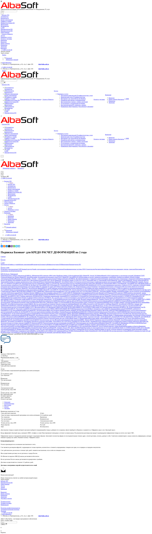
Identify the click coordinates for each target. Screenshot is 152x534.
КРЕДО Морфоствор (18, 329)
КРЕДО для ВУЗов (48, 288)
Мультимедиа (35, 264)
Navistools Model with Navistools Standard (52, 310)
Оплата (6, 407)
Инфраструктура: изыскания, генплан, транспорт (120, 269)
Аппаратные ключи (22, 304)
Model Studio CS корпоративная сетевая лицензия (20, 290)
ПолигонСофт (69, 312)
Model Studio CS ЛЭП (122, 327)
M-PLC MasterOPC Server (137, 316)
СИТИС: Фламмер (90, 321)
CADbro (142, 315)
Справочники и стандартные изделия (121, 275)
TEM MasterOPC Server (69, 290)
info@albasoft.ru (6, 62)
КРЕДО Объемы (132, 296)
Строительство (90, 269)
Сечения (68, 323)
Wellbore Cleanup (93, 309)
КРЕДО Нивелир (89, 294)
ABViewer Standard (140, 302)
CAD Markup (98, 275)
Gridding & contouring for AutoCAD (45, 286)
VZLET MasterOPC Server (65, 277)
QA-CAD (105, 304)
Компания (11, 216)
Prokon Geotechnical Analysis (22, 331)
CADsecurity (140, 280)
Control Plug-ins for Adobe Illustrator (86, 290)
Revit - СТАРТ (59, 315)
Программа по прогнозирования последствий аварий (100, 327)
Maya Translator (60, 312)
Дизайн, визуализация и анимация (42, 269)
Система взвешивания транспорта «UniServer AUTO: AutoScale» (119, 285)
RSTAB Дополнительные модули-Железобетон (85, 323)
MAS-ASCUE (46, 331)
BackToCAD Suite (20, 278)
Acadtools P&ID (17, 316)
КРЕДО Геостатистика (32, 312)
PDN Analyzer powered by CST (118, 296)
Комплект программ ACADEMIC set (113, 324)
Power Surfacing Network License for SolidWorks (60, 304)
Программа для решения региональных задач (44, 277)
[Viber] (12, 246)
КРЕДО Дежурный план (18, 309)
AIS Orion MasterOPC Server (63, 326)
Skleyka (13, 304)
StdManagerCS (24, 326)
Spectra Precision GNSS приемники (55, 313)
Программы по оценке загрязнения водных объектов (22, 282)
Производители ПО (75, 264)
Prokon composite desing (19, 305)
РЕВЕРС (107, 302)
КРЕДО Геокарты (121, 301)
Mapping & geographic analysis (48, 332)
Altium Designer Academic (24, 297)
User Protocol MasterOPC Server (21, 277)
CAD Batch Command (75, 329)
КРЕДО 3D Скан (27, 316)
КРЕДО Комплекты (33, 323)
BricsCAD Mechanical (48, 307)
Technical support (14, 293)
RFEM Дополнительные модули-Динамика (42, 326)
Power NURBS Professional (72, 331)
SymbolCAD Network (101, 307)
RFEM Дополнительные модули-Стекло (114, 313)
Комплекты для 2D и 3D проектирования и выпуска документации (116, 305)
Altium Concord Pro (121, 309)
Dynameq (49, 329)
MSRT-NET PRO (136, 283)
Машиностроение (58, 269)
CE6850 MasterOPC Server (69, 305)
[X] (9, 246)
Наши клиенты (5, 493)
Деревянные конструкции (102, 320)
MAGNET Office (45, 302)
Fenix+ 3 (50, 299)
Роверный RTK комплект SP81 (43, 275)
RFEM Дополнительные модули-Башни (63, 294)
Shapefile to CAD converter (79, 326)
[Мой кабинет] (1, 158)
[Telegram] (19, 246)
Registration (132, 327)
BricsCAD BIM (53, 324)
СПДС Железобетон (36, 307)
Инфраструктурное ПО (54, 264)
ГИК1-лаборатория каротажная (50, 291)
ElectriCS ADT (103, 293)
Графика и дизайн (14, 264)
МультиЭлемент (122, 321)
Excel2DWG (40, 318)
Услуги (10, 208)
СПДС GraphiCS (63, 293)
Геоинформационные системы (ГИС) (75, 269)
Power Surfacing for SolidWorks (51, 301)
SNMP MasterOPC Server (32, 315)
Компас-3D (101, 315)
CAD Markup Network (10, 280)
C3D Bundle (57, 299)
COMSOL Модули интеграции (37, 304)
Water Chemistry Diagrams (94, 324)
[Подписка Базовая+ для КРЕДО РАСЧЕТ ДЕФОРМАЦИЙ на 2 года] (5, 343)
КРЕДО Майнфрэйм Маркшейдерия (37, 305)
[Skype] (16, 246)
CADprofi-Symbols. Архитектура (86, 316)
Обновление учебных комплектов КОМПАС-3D (19, 275)
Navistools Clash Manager (11, 302)
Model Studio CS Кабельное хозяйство (16, 299)
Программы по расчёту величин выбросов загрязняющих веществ (117, 329)
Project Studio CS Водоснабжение (69, 275)
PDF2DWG (36, 302)
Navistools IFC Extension (59, 285)
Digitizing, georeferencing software (15, 315)
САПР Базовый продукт (25, 269)
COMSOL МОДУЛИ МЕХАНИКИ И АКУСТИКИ (25, 291)
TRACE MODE (135, 323)
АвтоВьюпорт (31, 294)
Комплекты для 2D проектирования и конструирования (21, 313)
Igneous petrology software (47, 315)
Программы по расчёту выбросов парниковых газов (96, 277)
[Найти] (2, 13)
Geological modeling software (47, 312)
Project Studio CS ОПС (72, 280)
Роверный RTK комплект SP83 (17, 294)
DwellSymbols (88, 285)
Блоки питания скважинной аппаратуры (66, 288)
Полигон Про (42, 293)
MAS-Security (31, 320)
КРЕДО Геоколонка (104, 283)
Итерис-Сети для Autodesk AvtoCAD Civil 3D (73, 291)
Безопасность (5, 264)
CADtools (119, 291)
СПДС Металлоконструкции (34, 280)
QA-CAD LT (102, 309)
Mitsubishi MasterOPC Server (107, 323)
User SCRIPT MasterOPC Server (44, 290)
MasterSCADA (106, 275)
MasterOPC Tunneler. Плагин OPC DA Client (105, 299)
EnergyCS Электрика (111, 294)
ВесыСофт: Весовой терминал (83, 299)
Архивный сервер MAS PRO (90, 283)
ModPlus (76, 312)
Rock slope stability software (97, 318)
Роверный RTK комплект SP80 (117, 293)
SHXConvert (15, 321)
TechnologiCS (97, 312)
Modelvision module (11, 297)
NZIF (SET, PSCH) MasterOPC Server (54, 280)
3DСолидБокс (16, 326)
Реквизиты (4, 495)
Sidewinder (9, 305)
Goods (9, 278)
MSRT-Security (21, 280)
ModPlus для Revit (36, 331)
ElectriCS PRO (126, 304)
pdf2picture (89, 293)
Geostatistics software (52, 293)
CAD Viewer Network (130, 318)
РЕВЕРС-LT (131, 309)
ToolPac (58, 316)
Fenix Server (41, 313)
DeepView (8, 309)
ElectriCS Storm (22, 320)
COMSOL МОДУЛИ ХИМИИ (75, 313)
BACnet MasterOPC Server (32, 310)
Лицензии (4, 497)
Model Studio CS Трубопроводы (114, 318)
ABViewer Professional (82, 301)
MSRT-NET (76, 310)
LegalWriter (80, 285)
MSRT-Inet (84, 324)
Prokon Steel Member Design (60, 329)
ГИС (103, 294)
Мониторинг (65, 264)
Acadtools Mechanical (12, 327)
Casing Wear (55, 275)
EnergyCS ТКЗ (82, 288)
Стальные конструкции (49, 278)
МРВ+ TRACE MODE (87, 320)
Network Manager (37, 288)
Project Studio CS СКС (48, 283)
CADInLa (67, 318)
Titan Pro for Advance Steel (89, 329)
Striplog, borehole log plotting (120, 277)
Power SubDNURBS (119, 312)
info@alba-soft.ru (43, 64)
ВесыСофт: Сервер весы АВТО (86, 305)
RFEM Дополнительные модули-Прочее (37, 324)
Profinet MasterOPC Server (95, 326)
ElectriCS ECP (96, 285)
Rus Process (88, 304)
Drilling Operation (31, 327)
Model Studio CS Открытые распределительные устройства (83, 282)
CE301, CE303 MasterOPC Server (105, 316)
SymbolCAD (90, 291)
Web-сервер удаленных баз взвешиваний (92, 302)
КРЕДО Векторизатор (73, 302)
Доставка (7, 408)
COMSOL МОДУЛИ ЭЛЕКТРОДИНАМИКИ (110, 310)
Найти (3, 524)
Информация (5, 505)
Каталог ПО (11, 184)
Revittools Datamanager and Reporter (110, 297)
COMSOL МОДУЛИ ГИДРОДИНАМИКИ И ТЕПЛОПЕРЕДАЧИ (75, 307)
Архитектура (18, 271)
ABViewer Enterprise (44, 282)
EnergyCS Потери (79, 296)
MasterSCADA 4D (79, 304)
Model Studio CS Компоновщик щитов (116, 315)
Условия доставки (6, 503)
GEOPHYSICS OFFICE (86, 312)
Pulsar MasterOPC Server (115, 304)
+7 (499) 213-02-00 (6, 50)
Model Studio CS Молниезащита (79, 318)
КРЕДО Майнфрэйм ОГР (123, 323)
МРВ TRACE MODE (69, 315)
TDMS (26, 329)
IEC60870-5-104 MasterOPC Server (120, 283)
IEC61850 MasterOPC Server (113, 280)
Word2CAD (112, 301)
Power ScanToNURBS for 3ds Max (25, 285)
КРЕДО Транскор (111, 309)
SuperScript (8, 326)
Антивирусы (43, 264)
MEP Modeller (40, 294)
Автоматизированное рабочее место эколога (130, 294)
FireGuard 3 (95, 293)
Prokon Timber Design (86, 331)
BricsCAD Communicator (57, 331)
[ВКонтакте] (2, 246)
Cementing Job (68, 310)
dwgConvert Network (107, 312)
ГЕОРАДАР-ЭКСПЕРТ (122, 316)
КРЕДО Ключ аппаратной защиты (38, 299)
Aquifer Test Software (134, 315)
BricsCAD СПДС (63, 321)
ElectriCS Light (79, 294)
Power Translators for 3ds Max (76, 321)
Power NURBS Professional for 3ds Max (135, 290)
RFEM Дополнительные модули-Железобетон (48, 320)
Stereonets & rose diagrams (17, 324)
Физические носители (67, 299)
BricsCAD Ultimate (71, 285)
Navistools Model (41, 327)
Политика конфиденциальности (10, 508)
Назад (11, 183)
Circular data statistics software (31, 332)
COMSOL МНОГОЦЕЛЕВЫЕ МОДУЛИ (61, 309)
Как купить (7, 405)
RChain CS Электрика (98, 280)
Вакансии (4, 492)
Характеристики (9, 403)
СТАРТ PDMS (9, 331)
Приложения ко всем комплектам (99, 301)
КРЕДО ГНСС (15, 296)
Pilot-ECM (95, 315)
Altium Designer (12, 288)
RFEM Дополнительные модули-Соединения (52, 323)
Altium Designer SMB (31, 293)
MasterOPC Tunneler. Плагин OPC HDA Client (63, 327)
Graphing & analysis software (68, 301)
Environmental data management (71, 320)
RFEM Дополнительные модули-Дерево (97, 296)
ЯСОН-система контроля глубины (117, 331)
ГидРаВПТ (27, 307)
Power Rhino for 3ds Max (18, 312)
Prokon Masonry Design (64, 332)
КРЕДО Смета (69, 296)
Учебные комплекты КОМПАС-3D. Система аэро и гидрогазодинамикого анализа (57, 297)
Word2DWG (32, 318)
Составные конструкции (108, 282)
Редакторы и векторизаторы (9, 269)
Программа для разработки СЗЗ (13, 332)
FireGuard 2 (85, 297)
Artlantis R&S (48, 294)
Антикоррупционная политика (10, 509)
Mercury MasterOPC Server (24, 288)
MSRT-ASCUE (47, 285)
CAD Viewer (39, 285)
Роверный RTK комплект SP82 (93, 313)
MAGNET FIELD (81, 315)
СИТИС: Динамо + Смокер (34, 278)
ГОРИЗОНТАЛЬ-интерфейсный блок (69, 324)
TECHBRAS (22, 327)
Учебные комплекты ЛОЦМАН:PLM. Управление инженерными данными (42, 296)
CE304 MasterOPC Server (129, 280)
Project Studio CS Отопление (58, 302)
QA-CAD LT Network (85, 280)
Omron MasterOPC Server (57, 282)
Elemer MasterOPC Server (117, 320)
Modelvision (21, 310)
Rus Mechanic (84, 310)
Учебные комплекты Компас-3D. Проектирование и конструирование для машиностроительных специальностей (90, 286)
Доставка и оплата (6, 498)
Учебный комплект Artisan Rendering (114, 326)
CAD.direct (104, 331)
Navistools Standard (23, 318)
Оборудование (5, 484)
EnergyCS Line (125, 297)
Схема (48, 327)
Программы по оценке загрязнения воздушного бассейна (24, 301)
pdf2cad (13, 278)
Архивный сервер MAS (26, 302)
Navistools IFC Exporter (11, 320)
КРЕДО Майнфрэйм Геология (77, 293)
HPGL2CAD (77, 277)
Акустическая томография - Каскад (47, 321)
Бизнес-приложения (25, 264)
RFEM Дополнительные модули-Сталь (37, 309)
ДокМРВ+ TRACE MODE (123, 282)
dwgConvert (13, 283)
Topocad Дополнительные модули (54, 318)
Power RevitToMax (94, 297)
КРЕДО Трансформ (24, 321)
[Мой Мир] (7, 246)
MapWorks (80, 327)
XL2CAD (89, 315)
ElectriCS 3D (97, 331)
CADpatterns (136, 275)
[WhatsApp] (14, 246)
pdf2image (9, 329)
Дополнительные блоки (81, 309)
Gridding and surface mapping (95, 288)
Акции (3, 487)
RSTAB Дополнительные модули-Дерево (29, 283)
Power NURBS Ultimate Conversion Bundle (122, 302)
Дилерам (3, 511)
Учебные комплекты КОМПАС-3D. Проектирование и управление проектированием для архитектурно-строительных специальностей (97, 278)
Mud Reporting (92, 310)
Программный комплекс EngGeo (134, 320)
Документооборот (100, 269)
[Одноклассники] (4, 246)
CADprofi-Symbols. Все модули (37, 329)
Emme (2, 275)
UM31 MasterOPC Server (86, 275)
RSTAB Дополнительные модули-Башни (44, 316)
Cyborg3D (33, 321)
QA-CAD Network (97, 304)
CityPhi (137, 327)
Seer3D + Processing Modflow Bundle (105, 291)
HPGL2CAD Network (11, 310)
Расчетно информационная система (106, 321)
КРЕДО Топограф (118, 290)
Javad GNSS (98, 294)
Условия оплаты (5, 501)
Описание (7, 402)
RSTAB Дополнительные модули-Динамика (68, 283)
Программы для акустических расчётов (133, 291)
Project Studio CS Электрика (104, 290)
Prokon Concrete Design (55, 305)
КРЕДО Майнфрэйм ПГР (68, 316)
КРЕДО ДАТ (58, 290)
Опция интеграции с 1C (111, 288)
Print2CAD (22, 293)
